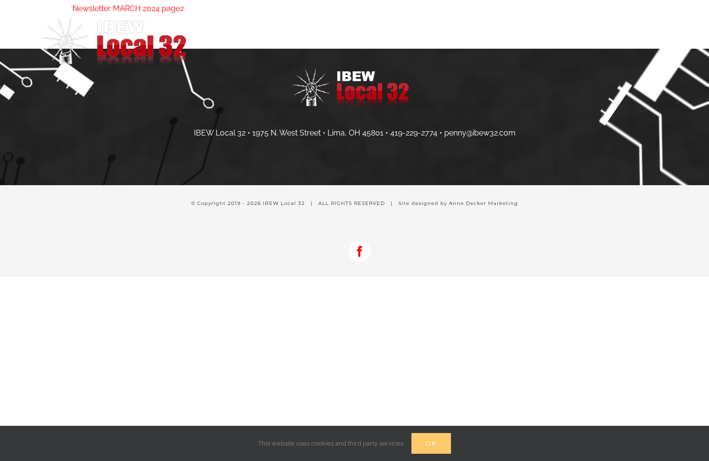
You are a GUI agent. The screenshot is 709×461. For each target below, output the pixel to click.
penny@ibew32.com (480, 132)
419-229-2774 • (417, 132)
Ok (431, 443)
